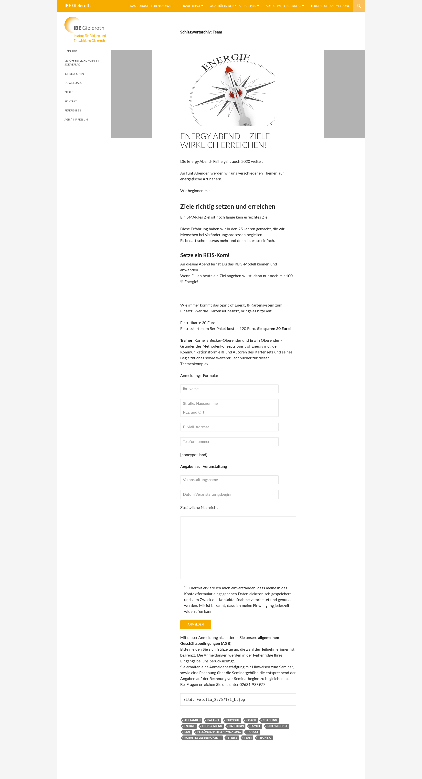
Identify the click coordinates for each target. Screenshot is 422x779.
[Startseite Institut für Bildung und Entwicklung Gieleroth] (85, 25)
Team (248, 737)
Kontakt (70, 101)
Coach (251, 720)
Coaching (270, 720)
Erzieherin (236, 726)
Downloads (73, 83)
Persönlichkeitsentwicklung (219, 732)
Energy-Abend (212, 726)
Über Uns (70, 51)
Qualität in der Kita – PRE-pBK (233, 5)
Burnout (233, 720)
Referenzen (72, 110)
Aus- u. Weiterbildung (283, 5)
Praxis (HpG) (190, 5)
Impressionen (74, 74)
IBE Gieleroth (77, 6)
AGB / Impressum (76, 119)
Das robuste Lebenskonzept (152, 5)
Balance (213, 720)
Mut (187, 732)
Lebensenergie (277, 726)
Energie (189, 726)
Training (264, 737)
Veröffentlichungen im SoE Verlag (81, 62)
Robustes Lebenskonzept (202, 737)
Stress (232, 737)
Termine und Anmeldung (330, 5)
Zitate (68, 92)
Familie (256, 726)
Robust (253, 732)
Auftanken (192, 720)
